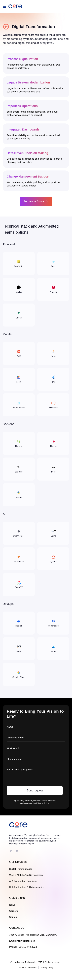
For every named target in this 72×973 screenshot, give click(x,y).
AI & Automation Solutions (23, 881)
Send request (35, 790)
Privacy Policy (47, 967)
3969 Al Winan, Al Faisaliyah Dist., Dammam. (33, 934)
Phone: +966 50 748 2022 (23, 946)
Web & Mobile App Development (26, 875)
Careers (13, 911)
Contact (13, 917)
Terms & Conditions (28, 967)
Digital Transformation (20, 869)
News (12, 904)
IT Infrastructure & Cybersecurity (26, 887)
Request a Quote (34, 201)
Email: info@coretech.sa (22, 940)
